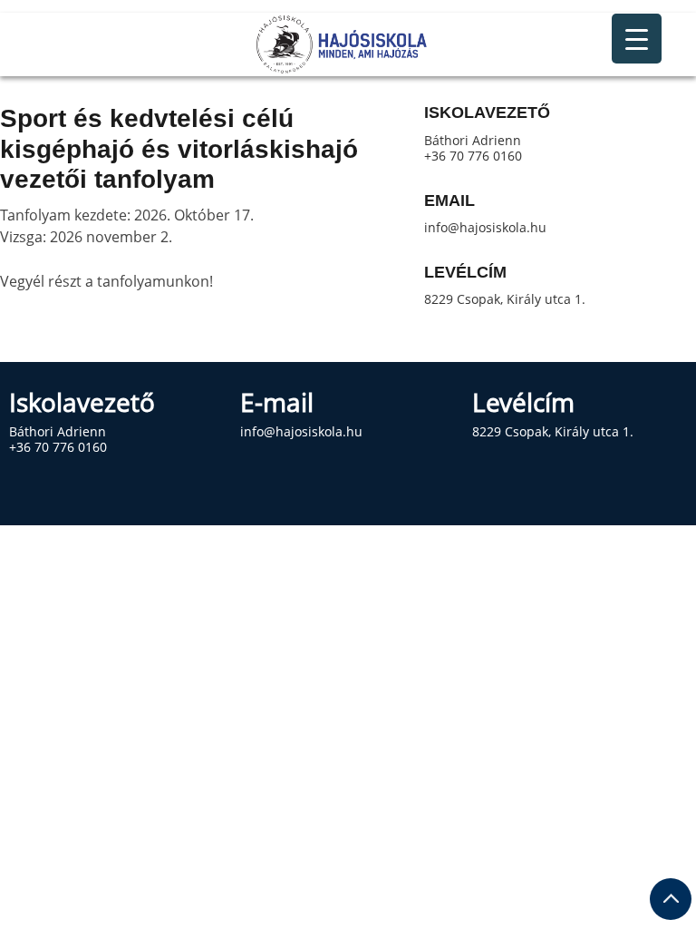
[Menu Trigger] (637, 39)
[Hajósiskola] (348, 44)
